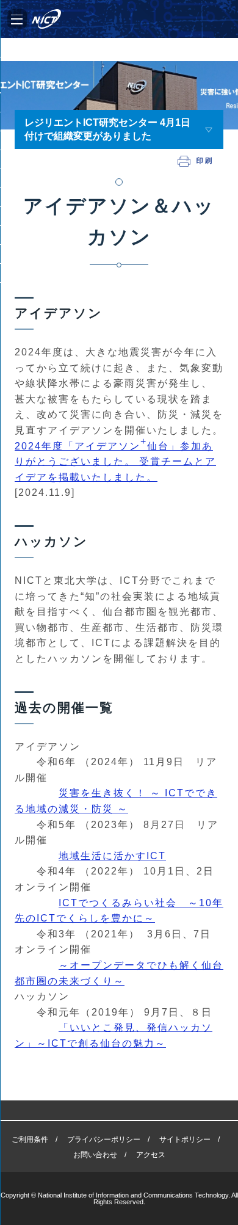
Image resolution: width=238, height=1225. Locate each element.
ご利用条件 (30, 1139)
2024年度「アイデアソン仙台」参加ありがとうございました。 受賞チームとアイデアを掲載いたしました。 (115, 459)
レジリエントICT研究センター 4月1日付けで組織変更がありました (107, 129)
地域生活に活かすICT (112, 856)
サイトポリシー (185, 1139)
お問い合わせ (95, 1154)
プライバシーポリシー (103, 1139)
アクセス (150, 1154)
